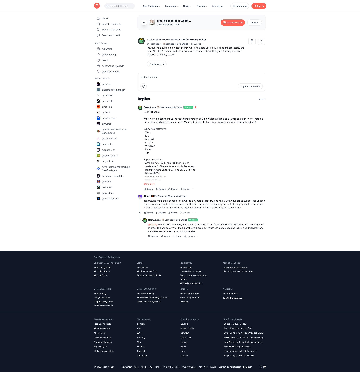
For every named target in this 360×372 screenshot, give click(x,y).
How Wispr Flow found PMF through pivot (243, 342)
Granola (140, 346)
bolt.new (185, 333)
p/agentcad (108, 193)
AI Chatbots (142, 267)
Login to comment (250, 86)
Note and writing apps (190, 271)
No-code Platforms (103, 342)
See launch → (157, 64)
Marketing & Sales (231, 263)
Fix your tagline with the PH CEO (239, 355)
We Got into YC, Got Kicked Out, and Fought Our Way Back (244, 337)
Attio (139, 333)
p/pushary (107, 95)
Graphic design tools (103, 301)
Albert (147, 196)
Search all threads (111, 29)
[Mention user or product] (143, 86)
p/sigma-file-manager (113, 89)
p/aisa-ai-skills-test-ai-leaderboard (114, 131)
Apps (136, 367)
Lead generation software (235, 267)
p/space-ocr (108, 149)
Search (183, 279)
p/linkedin (107, 144)
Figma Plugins (100, 346)
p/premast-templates (113, 176)
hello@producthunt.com (241, 367)
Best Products (150, 6)
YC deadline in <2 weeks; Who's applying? (243, 333)
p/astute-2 (107, 187)
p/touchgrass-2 (110, 155)
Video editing (100, 293)
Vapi (139, 342)
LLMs (139, 263)
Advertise (217, 6)
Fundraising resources (190, 297)
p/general (107, 48)
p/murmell (107, 101)
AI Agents (227, 289)
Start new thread (111, 35)
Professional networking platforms (152, 297)
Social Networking (145, 293)
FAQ (150, 367)
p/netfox (106, 181)
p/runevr (106, 84)
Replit (183, 346)
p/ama (105, 60)
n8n (139, 328)
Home (105, 18)
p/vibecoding (109, 54)
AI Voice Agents (230, 293)
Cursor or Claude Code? (235, 324)
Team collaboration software (193, 275)
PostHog (141, 337)
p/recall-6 (107, 106)
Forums (201, 6)
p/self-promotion (111, 71)
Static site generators (104, 351)
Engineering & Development (107, 263)
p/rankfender (109, 118)
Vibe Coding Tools (102, 267)
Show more (149, 184)
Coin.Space (156, 44)
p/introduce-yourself (113, 66)
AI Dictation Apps (102, 328)
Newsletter (127, 367)
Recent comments (111, 24)
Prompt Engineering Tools (149, 275)
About (143, 367)
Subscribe (241, 6)
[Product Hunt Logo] (97, 6)
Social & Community (146, 289)
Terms (157, 367)
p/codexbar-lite (110, 198)
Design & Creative (102, 289)
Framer (184, 342)
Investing (184, 301)
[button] (141, 41)
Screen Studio (187, 328)
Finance (184, 289)
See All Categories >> (233, 298)
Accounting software (189, 293)
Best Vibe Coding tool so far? (237, 346)
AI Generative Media (103, 305)
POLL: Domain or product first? (238, 328)
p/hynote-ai (108, 161)
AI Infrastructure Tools (147, 271)
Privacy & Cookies (171, 367)
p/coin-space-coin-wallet (172, 20)
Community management (148, 301)
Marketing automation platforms (238, 271)
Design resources (102, 297)
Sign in (260, 6)
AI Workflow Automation (191, 283)
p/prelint (106, 112)
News (186, 6)
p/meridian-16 (109, 138)
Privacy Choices (189, 367)
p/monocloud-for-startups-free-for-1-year (116, 168)
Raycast (141, 351)
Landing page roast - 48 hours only (240, 351)
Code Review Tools (103, 337)
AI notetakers (186, 267)
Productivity (186, 263)
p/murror (106, 123)
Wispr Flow (186, 337)
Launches (170, 6)
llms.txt (213, 367)
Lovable (141, 324)
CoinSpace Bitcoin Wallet (168, 24)
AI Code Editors (101, 275)
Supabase (142, 355)
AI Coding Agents (102, 271)
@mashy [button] (152, 224)
